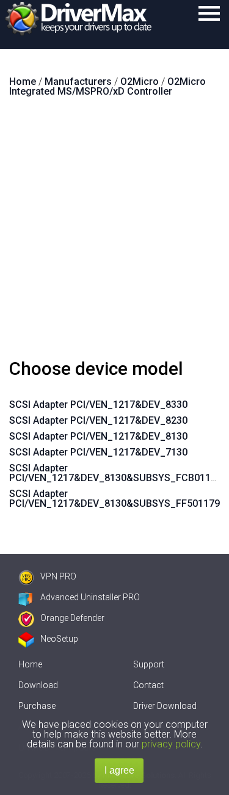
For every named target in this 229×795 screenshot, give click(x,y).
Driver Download (165, 706)
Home (30, 664)
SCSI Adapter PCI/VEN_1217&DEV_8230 (98, 420)
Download (38, 685)
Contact (148, 685)
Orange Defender (72, 618)
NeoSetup (59, 638)
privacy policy (171, 744)
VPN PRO (58, 576)
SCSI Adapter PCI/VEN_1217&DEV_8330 (98, 404)
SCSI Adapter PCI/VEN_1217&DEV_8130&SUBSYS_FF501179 (114, 498)
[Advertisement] (114, 232)
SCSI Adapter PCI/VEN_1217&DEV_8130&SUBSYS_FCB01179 (115, 473)
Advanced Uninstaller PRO (90, 597)
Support (148, 664)
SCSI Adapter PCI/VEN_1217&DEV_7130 (98, 452)
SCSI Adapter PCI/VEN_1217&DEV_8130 (98, 436)
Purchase (37, 706)
